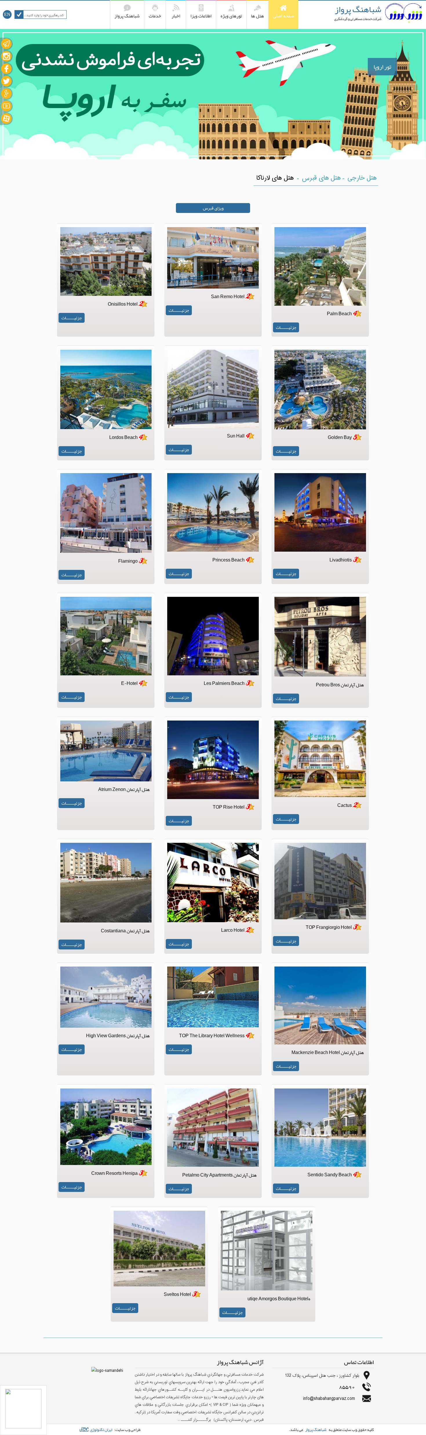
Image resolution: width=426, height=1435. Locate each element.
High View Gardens (118, 1035)
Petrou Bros (340, 685)
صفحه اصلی (283, 16)
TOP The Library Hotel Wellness (212, 1035)
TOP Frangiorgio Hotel (329, 927)
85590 (347, 1386)
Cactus (344, 805)
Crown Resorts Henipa (114, 1173)
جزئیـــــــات (286, 327)
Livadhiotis (340, 560)
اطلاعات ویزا (201, 16)
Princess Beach (228, 560)
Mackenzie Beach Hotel (328, 1052)
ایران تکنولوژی (101, 1429)
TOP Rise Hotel (229, 807)
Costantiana (125, 931)
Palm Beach (339, 313)
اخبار (176, 16)
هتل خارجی (362, 178)
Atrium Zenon (124, 789)
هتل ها (257, 16)
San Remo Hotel (228, 296)
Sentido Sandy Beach (329, 1174)
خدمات (155, 16)
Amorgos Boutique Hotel (278, 1298)
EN (7, 14)
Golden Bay (340, 437)
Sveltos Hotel (177, 1294)
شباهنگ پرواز (358, 9)
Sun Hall (236, 436)
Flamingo (128, 561)
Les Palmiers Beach (224, 683)
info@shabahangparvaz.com (329, 1398)
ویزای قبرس (213, 208)
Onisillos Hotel (123, 304)
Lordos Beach (123, 437)
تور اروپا (382, 66)
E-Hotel (129, 683)
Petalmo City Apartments (219, 1175)
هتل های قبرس (321, 178)
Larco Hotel (233, 930)
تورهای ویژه (231, 16)
